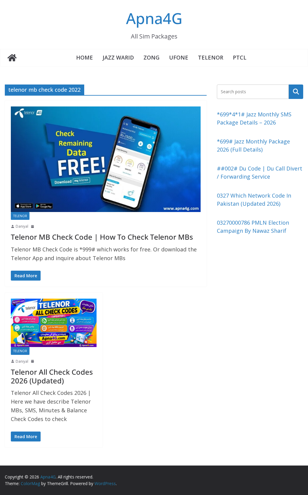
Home (84, 57)
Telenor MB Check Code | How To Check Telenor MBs (102, 237)
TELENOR (210, 57)
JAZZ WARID (118, 57)
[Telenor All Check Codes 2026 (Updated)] (54, 323)
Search (296, 91)
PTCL (239, 57)
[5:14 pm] (33, 361)
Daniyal (22, 226)
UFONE (178, 57)
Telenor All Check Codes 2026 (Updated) (52, 376)
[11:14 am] (33, 226)
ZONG (151, 57)
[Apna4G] (12, 58)
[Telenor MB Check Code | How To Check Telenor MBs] (106, 159)
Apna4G (154, 18)
